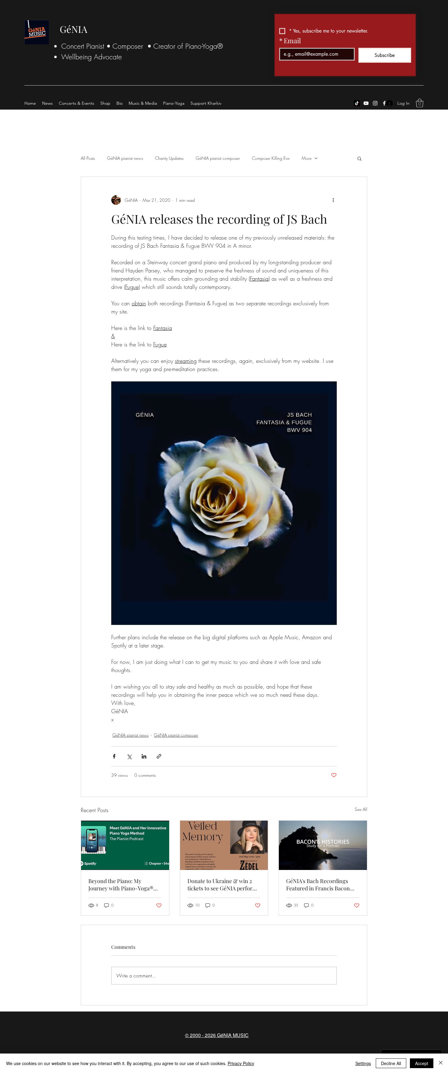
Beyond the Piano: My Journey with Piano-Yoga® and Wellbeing (120, 884)
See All (361, 809)
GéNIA (73, 29)
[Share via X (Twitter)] (129, 756)
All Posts (88, 158)
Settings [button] (363, 1063)
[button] (419, 103)
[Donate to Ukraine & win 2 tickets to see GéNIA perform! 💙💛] (224, 845)
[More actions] (333, 200)
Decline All (391, 1063)
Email (290, 40)
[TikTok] (357, 103)
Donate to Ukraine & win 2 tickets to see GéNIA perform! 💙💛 (223, 884)
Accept (421, 1063)
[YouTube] (366, 103)
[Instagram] (375, 103)
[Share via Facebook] (114, 756)
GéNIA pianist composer (218, 158)
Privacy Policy (241, 1063)
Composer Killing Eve (271, 158)
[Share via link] (159, 756)
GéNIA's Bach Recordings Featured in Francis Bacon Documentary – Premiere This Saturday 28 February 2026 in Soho (318, 884)
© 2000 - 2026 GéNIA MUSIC (217, 1035)
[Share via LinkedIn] (144, 756)
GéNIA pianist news (125, 158)
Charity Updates (169, 158)
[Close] (440, 1063)
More (306, 158)
